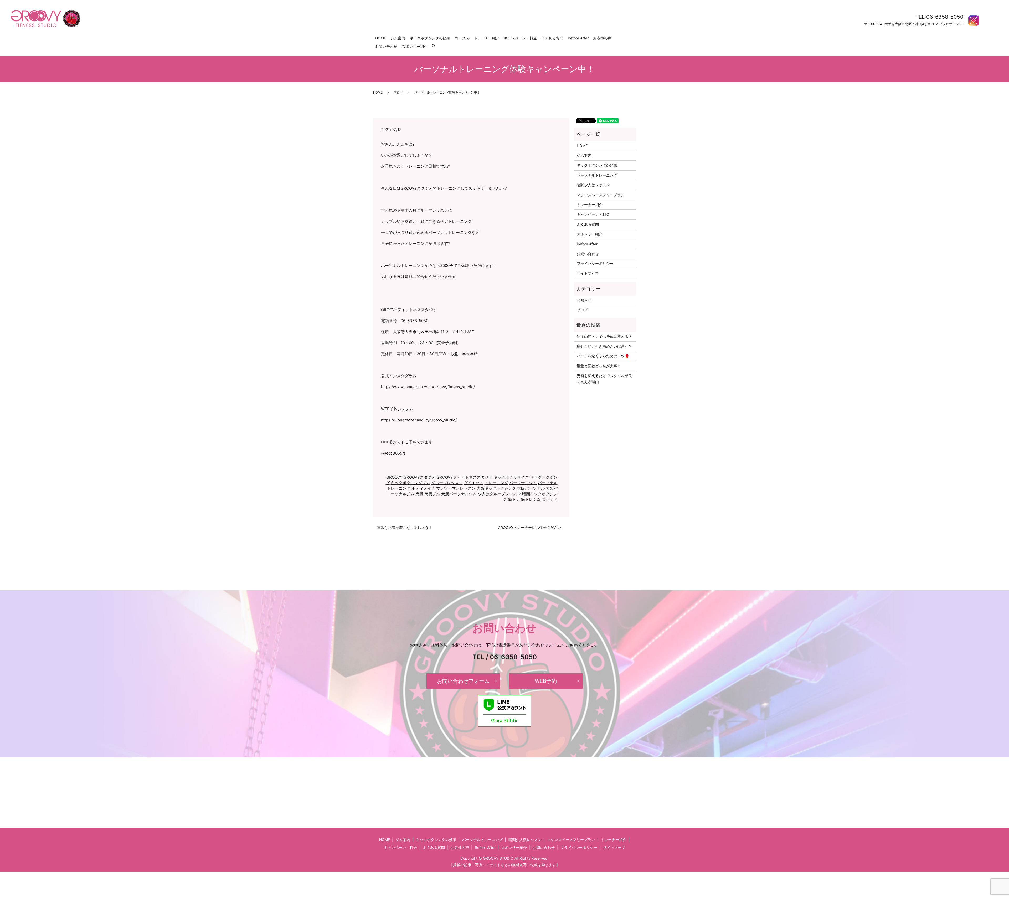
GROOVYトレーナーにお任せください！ (531, 527)
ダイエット (473, 482)
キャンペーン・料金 (520, 38)
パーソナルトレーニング (597, 175)
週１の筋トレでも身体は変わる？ (604, 336)
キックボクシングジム (410, 482)
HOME (380, 38)
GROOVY (394, 477)
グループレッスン (447, 482)
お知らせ (584, 300)
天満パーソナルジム (459, 493)
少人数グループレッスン (499, 493)
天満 (419, 493)
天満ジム (432, 493)
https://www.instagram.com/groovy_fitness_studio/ (428, 386)
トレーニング (496, 482)
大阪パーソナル (531, 488)
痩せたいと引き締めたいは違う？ (604, 346)
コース (460, 38)
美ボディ (550, 499)
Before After (578, 38)
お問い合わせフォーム (463, 681)
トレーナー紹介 (487, 38)
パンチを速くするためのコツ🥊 (603, 356)
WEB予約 (546, 681)
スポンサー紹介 (415, 46)
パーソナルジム (523, 482)
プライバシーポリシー (595, 263)
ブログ (398, 92)
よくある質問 (552, 38)
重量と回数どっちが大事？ (599, 366)
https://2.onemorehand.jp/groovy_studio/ (419, 419)
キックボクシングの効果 (430, 38)
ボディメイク (423, 488)
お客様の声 (602, 38)
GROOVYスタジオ (420, 477)
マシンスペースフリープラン (601, 195)
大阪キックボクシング (496, 488)
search (436, 46)
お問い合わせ (386, 46)
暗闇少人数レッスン (593, 185)
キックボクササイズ (511, 477)
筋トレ (514, 499)
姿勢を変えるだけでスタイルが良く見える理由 (604, 378)
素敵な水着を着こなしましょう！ (404, 527)
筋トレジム (531, 499)
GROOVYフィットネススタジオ (464, 477)
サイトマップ (588, 273)
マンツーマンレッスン (456, 488)
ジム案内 (397, 38)
